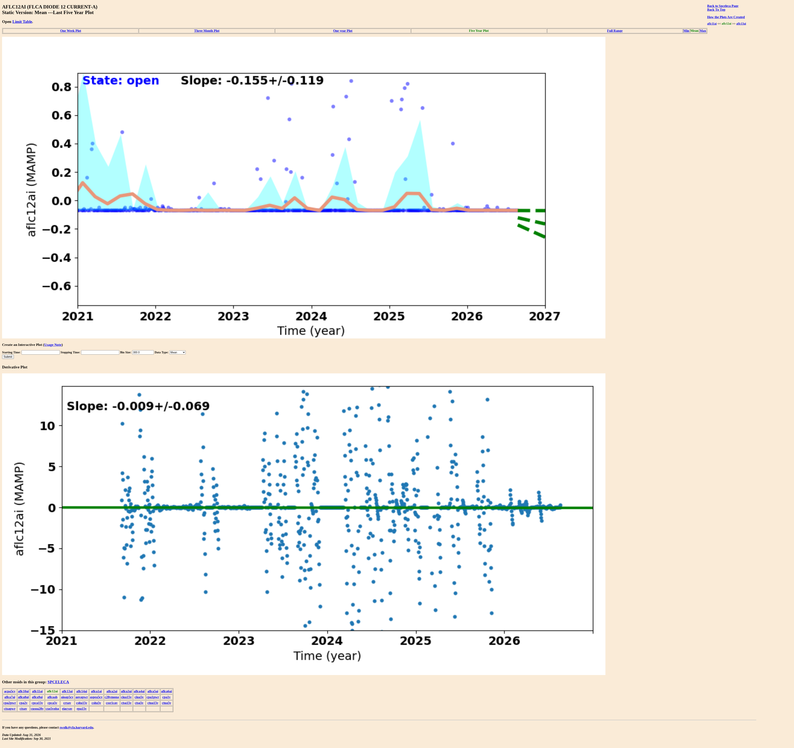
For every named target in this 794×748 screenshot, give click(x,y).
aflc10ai (23, 691)
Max (703, 30)
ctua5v (166, 703)
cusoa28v (37, 708)
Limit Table (22, 21)
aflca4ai (139, 691)
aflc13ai (741, 23)
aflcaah (52, 697)
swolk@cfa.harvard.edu (76, 727)
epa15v (82, 708)
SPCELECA (58, 682)
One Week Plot (70, 30)
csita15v (81, 703)
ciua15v (126, 697)
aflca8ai (23, 697)
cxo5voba (52, 708)
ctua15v (152, 703)
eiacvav (67, 708)
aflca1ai (96, 691)
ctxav (23, 708)
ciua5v (139, 697)
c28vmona (112, 697)
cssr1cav (112, 703)
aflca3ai (126, 691)
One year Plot (342, 30)
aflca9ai (37, 697)
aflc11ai (712, 23)
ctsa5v (139, 703)
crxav (67, 703)
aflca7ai (9, 697)
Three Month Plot (206, 30)
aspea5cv (96, 697)
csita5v (96, 703)
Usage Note (53, 345)
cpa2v (23, 703)
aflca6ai (166, 691)
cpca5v (52, 703)
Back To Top (716, 9)
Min (686, 30)
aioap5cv (67, 697)
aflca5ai (152, 691)
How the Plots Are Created (726, 17)
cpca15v (37, 703)
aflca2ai (111, 691)
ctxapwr (10, 708)
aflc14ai (81, 691)
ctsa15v (126, 703)
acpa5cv (10, 691)
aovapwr (81, 697)
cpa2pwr (10, 703)
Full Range (615, 30)
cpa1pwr (153, 697)
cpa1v (166, 697)
